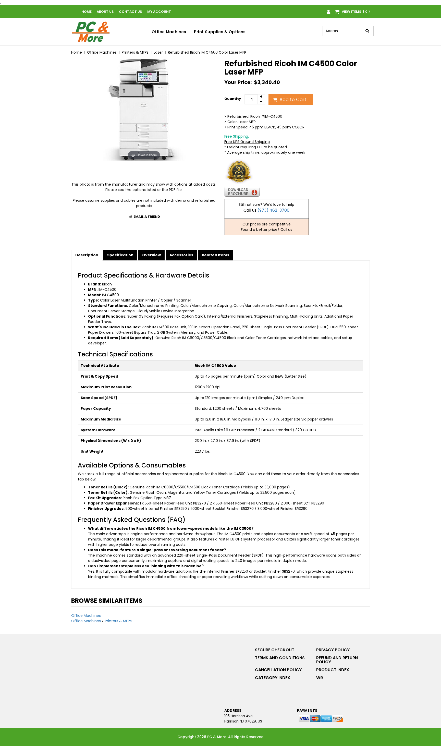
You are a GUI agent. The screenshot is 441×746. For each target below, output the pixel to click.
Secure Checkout (274, 650)
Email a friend (146, 216)
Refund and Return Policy (337, 660)
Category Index (272, 678)
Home (86, 11)
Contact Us (130, 11)
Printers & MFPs (118, 620)
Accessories (181, 255)
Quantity (232, 98)
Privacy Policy (333, 650)
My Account (159, 11)
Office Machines (169, 31)
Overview (151, 255)
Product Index (332, 670)
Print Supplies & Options (220, 31)
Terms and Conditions (280, 658)
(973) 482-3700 (273, 210)
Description (86, 255)
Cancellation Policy (278, 670)
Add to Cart (292, 99)
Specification (120, 255)
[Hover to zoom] (144, 110)
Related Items (215, 255)
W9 (319, 678)
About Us (105, 11)
